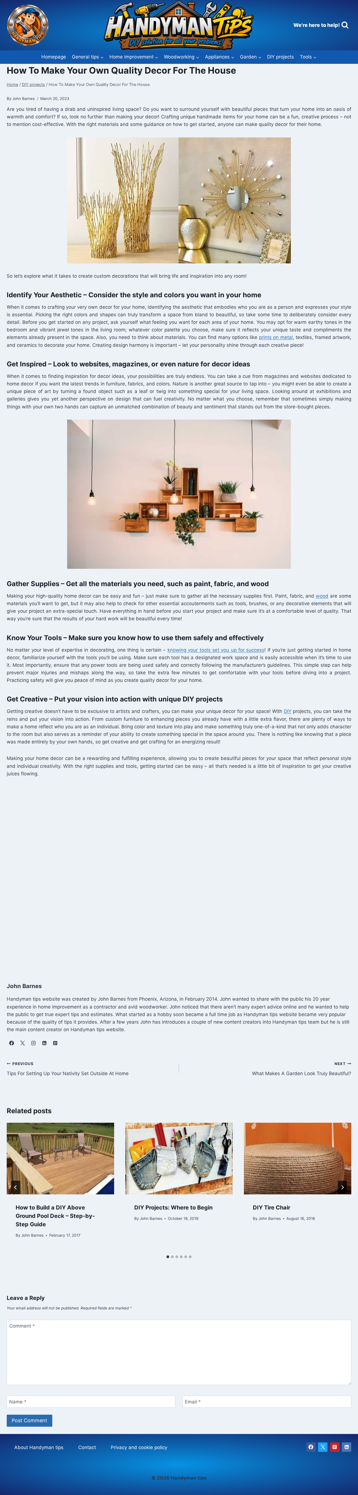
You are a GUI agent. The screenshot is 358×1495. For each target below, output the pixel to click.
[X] (323, 1447)
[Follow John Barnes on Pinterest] (55, 1043)
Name (18, 1402)
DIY (287, 711)
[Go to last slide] (15, 1187)
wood (322, 596)
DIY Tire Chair (271, 1207)
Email (193, 1402)
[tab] (167, 1256)
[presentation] (60, 1158)
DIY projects (280, 57)
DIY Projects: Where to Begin (173, 1207)
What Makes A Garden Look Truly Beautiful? (301, 1068)
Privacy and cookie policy (139, 1447)
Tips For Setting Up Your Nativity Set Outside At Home (68, 1068)
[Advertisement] (174, 878)
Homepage (53, 57)
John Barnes (32, 1235)
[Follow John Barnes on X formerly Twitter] (22, 1043)
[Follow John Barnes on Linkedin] (44, 1043)
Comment (22, 1326)
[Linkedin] (346, 1447)
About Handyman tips (38, 1447)
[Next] (342, 1187)
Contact (87, 1447)
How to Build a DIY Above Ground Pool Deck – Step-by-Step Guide (55, 1216)
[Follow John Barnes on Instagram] (33, 1043)
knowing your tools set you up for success (216, 650)
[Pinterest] (335, 1447)
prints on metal (276, 337)
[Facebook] (311, 1447)
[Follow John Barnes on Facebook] (11, 1043)
